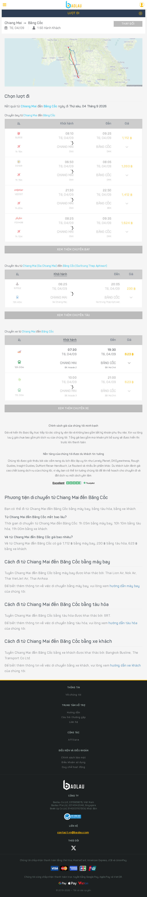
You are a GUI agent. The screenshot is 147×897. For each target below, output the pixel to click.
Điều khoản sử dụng (74, 762)
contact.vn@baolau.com (73, 832)
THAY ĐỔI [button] (128, 24)
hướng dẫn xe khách (125, 665)
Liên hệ (73, 722)
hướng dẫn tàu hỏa (123, 623)
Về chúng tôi (73, 695)
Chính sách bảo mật (73, 758)
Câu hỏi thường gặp (73, 717)
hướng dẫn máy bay (125, 586)
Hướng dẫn (73, 713)
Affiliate (73, 740)
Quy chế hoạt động (73, 767)
